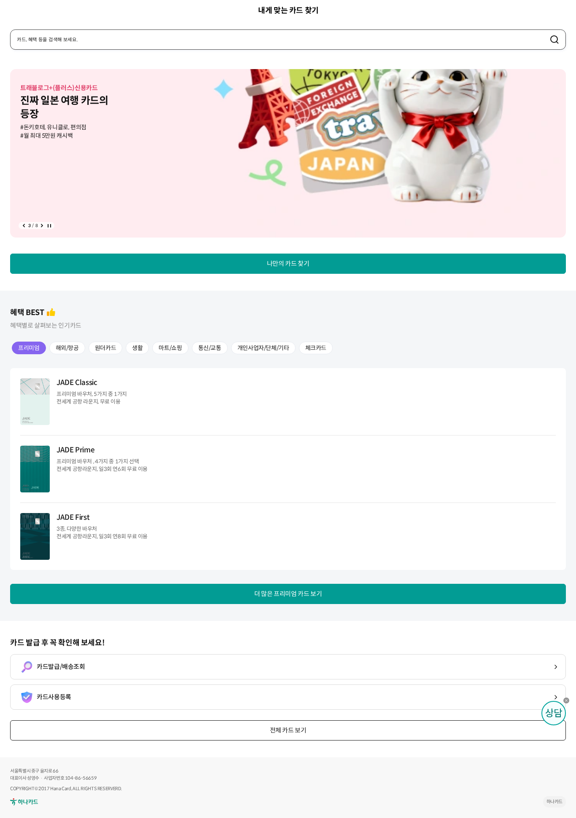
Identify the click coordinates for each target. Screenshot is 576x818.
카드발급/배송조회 (61, 667)
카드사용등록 (54, 697)
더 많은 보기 (288, 594)
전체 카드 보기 (288, 730)
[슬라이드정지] (49, 225)
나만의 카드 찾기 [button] (288, 263)
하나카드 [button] (554, 802)
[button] (23, 225)
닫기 (568, 703)
